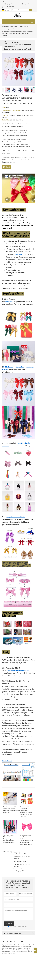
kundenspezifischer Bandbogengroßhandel (20, 870)
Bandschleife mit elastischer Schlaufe (21, 857)
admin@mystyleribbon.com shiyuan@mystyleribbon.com (17, 4)
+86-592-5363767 (9, 7)
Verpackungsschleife (8, 29)
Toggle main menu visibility (32, 21)
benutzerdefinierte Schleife (17, 670)
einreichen (9, 923)
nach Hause (5, 26)
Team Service (7, 761)
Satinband (9, 301)
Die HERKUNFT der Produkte (11, 110)
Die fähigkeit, (6, 120)
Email (6, 167)
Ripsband (18, 254)
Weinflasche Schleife (19, 861)
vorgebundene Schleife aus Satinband (21, 865)
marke (4, 108)
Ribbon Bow (22, 26)
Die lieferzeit (6, 115)
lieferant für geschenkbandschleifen (20, 853)
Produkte (14, 26)
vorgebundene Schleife (16, 517)
